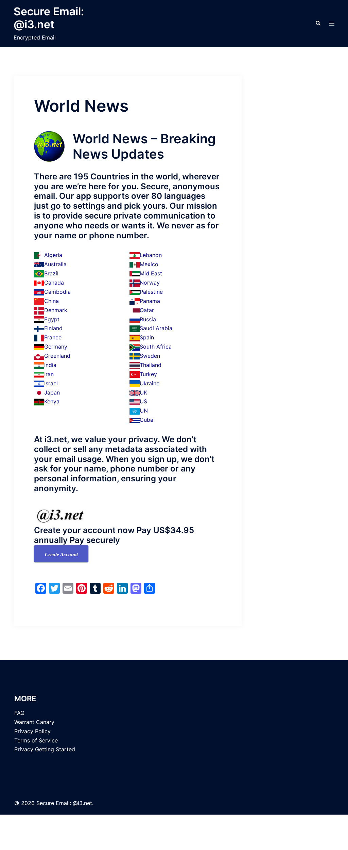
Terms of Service (36, 740)
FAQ (19, 712)
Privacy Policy (32, 731)
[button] (317, 23)
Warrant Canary (34, 722)
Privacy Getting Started (44, 749)
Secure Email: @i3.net (49, 18)
